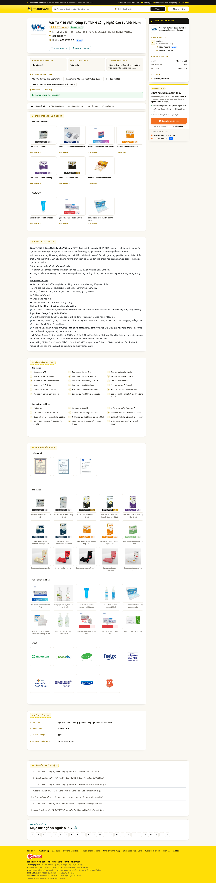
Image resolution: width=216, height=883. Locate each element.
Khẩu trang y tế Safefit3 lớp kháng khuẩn (86, 422)
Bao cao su (36, 368)
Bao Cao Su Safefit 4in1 (68, 178)
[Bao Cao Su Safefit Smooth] (129, 135)
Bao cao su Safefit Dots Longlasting (87, 394)
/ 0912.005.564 (164, 135)
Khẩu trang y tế (40, 408)
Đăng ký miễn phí (180, 9)
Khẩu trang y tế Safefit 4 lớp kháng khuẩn (125, 422)
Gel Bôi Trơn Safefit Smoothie (42, 218)
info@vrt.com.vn (61, 48)
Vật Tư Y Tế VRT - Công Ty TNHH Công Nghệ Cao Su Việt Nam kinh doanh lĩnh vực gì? (69, 784)
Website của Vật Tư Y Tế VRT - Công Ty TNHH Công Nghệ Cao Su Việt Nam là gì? (67, 790)
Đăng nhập (179, 126)
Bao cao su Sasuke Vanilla (121, 372)
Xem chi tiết (34, 153)
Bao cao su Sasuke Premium (84, 376)
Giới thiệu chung (56, 106)
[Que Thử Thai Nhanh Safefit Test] (72, 206)
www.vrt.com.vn (82, 48)
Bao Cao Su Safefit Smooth (127, 147)
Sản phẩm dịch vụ (75, 106)
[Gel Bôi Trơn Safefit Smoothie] (43, 206)
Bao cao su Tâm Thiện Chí (44, 376)
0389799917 (59, 36)
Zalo (80, 40)
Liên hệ (166, 851)
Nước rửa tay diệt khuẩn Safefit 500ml (88, 417)
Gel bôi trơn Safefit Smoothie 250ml (126, 412)
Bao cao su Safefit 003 (120, 381)
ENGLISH (185, 3)
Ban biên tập (43, 851)
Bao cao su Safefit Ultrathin (45, 389)
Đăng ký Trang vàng (111, 851)
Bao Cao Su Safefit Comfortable (101, 147)
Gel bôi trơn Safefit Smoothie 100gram (127, 417)
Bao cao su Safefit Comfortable (46, 394)
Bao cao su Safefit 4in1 (43, 385)
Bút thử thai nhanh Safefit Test (46, 412)
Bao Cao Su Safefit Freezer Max (72, 147)
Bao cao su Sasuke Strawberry (46, 381)
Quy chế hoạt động (71, 851)
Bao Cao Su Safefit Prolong (41, 178)
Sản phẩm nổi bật (38, 106)
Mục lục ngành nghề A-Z (129, 3)
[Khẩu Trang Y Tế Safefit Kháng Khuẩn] (101, 206)
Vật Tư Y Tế (37, 193)
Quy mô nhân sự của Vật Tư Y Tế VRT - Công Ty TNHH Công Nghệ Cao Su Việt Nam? (68, 810)
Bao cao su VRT (40, 372)
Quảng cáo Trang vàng (132, 851)
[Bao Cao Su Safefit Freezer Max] (72, 135)
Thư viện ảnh (92, 106)
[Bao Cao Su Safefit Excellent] (101, 165)
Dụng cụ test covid (80, 408)
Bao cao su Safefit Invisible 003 (124, 389)
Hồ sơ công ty (108, 106)
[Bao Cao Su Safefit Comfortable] (101, 135)
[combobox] (85, 9)
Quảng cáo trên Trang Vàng (166, 3)
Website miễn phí (152, 851)
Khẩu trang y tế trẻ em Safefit (123, 408)
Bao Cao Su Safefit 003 (39, 147)
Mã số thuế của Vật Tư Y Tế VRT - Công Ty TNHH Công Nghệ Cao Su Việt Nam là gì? (68, 797)
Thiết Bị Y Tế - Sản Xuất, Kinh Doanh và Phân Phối (52, 84)
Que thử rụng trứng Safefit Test (85, 412)
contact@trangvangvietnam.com (68, 875)
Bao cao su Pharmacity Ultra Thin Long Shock (127, 395)
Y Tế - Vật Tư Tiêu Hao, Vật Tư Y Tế (46, 79)
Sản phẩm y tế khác (41, 404)
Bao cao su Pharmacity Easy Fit (85, 381)
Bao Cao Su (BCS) (113, 79)
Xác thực (56, 851)
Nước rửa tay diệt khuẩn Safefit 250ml (49, 417)
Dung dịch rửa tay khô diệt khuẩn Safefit (48, 422)
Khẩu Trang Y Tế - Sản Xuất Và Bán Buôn (83, 79)
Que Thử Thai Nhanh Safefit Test (70, 219)
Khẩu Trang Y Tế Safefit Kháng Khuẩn (100, 219)
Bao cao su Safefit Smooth (121, 385)
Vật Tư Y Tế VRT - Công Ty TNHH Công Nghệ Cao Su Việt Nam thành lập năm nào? (68, 803)
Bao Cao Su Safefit (40, 121)
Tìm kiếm (159, 9)
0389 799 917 (67, 40)
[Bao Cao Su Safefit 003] (43, 135)
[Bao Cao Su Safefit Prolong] (43, 165)
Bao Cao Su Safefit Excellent (99, 178)
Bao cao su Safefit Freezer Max (85, 389)
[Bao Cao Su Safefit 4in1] (72, 165)
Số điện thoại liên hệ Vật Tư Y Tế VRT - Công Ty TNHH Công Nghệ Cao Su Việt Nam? (68, 778)
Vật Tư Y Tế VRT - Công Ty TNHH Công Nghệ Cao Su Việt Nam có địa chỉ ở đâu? (66, 771)
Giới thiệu (147, 3)
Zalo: (163, 138)
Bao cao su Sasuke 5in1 (82, 372)
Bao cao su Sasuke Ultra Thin (123, 376)
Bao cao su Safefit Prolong (83, 385)
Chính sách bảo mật (91, 851)
